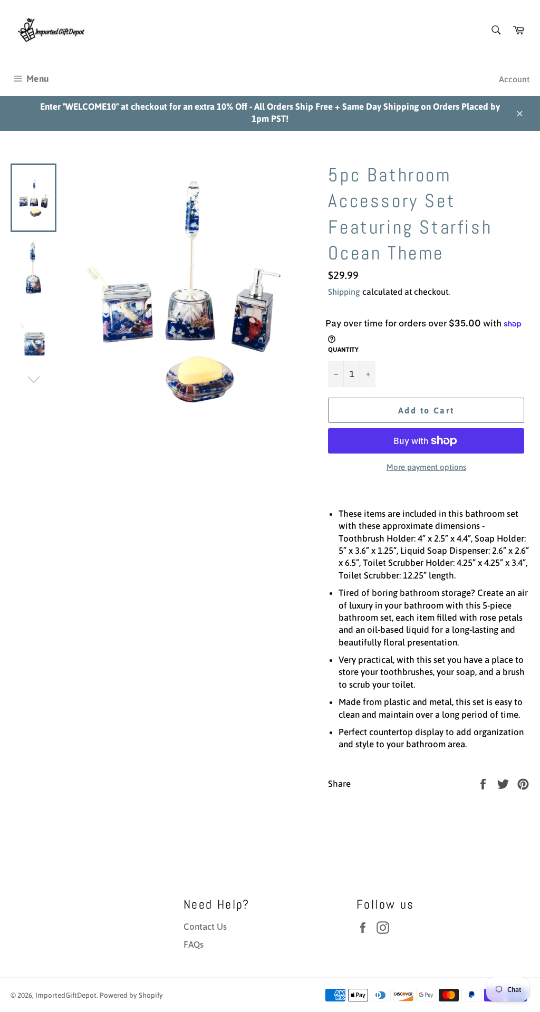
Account (514, 79)
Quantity (343, 349)
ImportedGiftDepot (66, 995)
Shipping (344, 291)
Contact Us (205, 926)
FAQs (194, 944)
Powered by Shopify (131, 995)
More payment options (426, 466)
